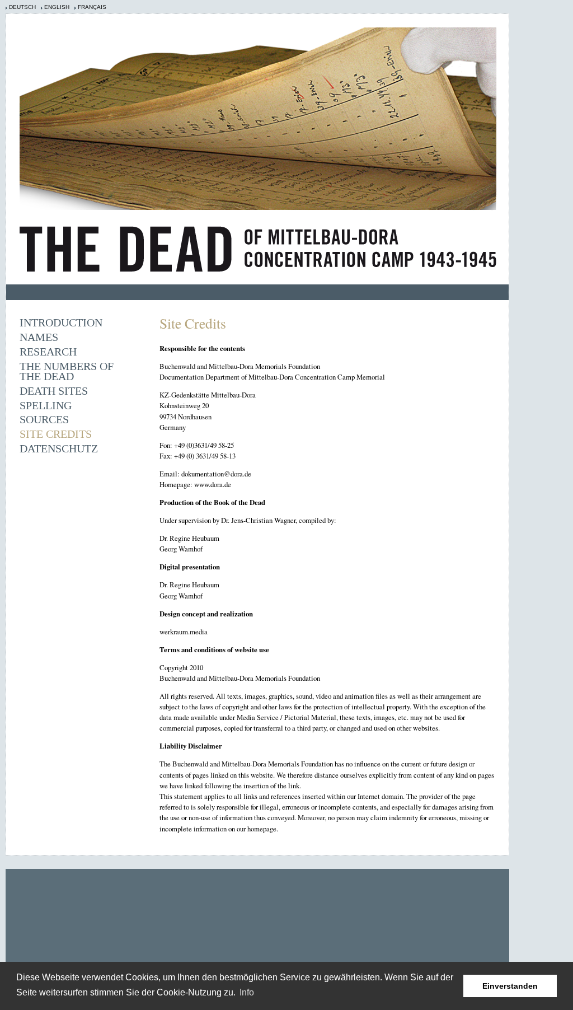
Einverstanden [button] (510, 985)
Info (246, 992)
